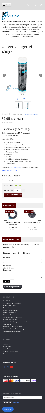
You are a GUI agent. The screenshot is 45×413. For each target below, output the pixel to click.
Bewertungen (16, 114)
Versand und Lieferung (10, 312)
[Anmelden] (35, 5)
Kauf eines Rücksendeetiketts (12, 317)
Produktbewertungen (11, 239)
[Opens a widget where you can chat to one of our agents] (8, 409)
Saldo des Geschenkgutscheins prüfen (15, 329)
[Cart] (40, 5)
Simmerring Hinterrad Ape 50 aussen (13, 223)
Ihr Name (6, 257)
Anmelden (7, 402)
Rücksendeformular (9, 315)
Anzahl (6, 190)
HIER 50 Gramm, (15, 167)
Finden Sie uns (7, 308)
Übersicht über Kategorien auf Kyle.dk (15, 322)
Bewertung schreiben (31, 114)
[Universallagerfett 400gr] (22, 75)
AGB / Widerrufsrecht (10, 320)
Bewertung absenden (12, 287)
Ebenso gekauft (8, 205)
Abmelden (16, 402)
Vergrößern (23, 99)
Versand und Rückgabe (10, 310)
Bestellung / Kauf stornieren (12, 331)
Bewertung (7, 265)
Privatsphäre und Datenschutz (12, 303)
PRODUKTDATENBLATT (10, 171)
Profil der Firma (8, 301)
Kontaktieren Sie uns (9, 305)
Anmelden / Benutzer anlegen (12, 326)
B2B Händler (7, 324)
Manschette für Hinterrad (32, 222)
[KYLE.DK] (10, 15)
